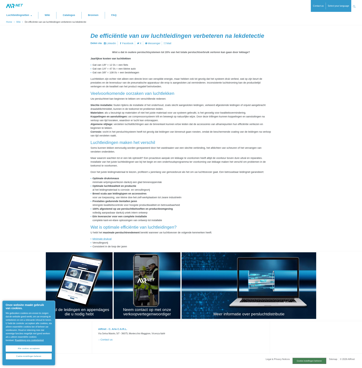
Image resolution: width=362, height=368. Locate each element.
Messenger (154, 43)
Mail (169, 43)
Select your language (338, 6)
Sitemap (333, 359)
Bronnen (93, 15)
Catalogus (69, 15)
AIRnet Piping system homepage (14, 6)
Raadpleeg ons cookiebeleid (29, 340)
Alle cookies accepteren (29, 348)
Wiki (47, 15)
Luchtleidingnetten (17, 15)
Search (354, 6)
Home (9, 22)
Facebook (127, 43)
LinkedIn (111, 43)
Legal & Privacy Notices (278, 359)
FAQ (114, 15)
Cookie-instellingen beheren (309, 361)
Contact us (318, 6)
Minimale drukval (102, 238)
